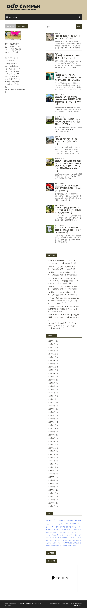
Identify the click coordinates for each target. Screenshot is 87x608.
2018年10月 (52, 467)
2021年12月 (52, 396)
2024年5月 (51, 360)
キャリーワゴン (52, 529)
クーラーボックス (61, 529)
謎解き (65, 545)
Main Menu (13, 17)
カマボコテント (59, 526)
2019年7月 (51, 454)
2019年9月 (51, 451)
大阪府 (74, 543)
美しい (61, 545)
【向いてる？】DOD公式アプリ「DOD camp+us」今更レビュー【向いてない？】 (62, 325)
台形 (71, 543)
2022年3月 (51, 386)
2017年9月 (51, 500)
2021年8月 (51, 402)
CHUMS (50, 520)
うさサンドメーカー (51, 524)
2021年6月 (51, 409)
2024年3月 (51, 364)
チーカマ (60, 535)
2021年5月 (51, 412)
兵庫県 (67, 543)
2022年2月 (51, 389)
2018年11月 (52, 464)
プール (77, 540)
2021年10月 (52, 399)
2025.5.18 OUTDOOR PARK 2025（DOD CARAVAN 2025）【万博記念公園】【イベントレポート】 (63, 280)
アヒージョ (69, 524)
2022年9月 (51, 380)
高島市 (74, 545)
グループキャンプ (53, 532)
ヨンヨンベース (59, 543)
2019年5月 (51, 461)
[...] (6, 92)
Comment (12, 60)
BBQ (47, 520)
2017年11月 (52, 493)
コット (60, 532)
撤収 (77, 543)
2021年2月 (51, 419)
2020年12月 (52, 422)
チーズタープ (66, 535)
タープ (51, 535)
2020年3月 (51, 441)
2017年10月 (52, 496)
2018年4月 (51, 487)
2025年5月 (51, 351)
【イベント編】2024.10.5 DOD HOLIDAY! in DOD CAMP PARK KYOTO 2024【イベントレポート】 (63, 300)
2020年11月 (52, 425)
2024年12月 (52, 354)
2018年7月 (51, 477)
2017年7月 (51, 506)
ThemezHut (77, 605)
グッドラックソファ (72, 529)
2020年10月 (52, 428)
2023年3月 (51, 376)
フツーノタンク (52, 540)
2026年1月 (51, 344)
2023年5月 (51, 373)
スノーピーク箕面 (68, 532)
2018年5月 (51, 483)
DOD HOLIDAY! (62, 520)
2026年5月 (51, 341)
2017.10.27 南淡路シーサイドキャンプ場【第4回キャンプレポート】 (13, 49)
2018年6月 (51, 480)
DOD (55, 520)
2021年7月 (51, 406)
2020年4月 (51, 438)
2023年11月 (52, 367)
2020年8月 (51, 432)
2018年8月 (51, 474)
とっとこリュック (61, 524)
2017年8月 (51, 503)
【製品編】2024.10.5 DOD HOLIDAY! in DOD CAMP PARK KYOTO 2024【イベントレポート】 (63, 309)
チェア (54, 535)
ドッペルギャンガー (58, 538)
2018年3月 (51, 490)
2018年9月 (51, 470)
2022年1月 (51, 393)
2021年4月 (51, 415)
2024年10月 (52, 357)
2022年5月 (51, 383)
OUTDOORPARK (77, 520)
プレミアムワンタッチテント (66, 540)
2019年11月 (52, 444)
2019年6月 (51, 458)
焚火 (50, 545)
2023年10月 (52, 370)
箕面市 (57, 545)
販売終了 (70, 545)
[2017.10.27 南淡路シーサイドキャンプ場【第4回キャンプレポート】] (13, 36)
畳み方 (53, 545)
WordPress (65, 603)
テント (49, 537)
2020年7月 (51, 435)
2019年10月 (52, 448)
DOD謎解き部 (69, 520)
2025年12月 (52, 347)
